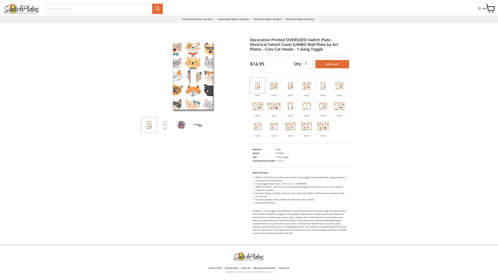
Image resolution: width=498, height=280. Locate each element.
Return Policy (215, 268)
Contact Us (284, 268)
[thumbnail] (149, 125)
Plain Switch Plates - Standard (268, 19)
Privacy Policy (232, 268)
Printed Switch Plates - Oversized (233, 19)
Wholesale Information (264, 268)
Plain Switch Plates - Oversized (299, 19)
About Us (245, 268)
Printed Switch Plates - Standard (197, 19)
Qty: (298, 63)
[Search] (157, 9)
